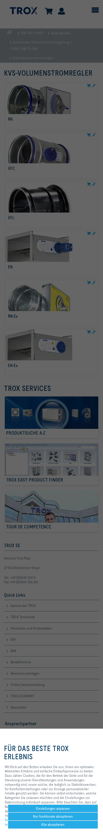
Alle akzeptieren (52, 824)
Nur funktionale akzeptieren (53, 816)
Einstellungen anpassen (53, 808)
